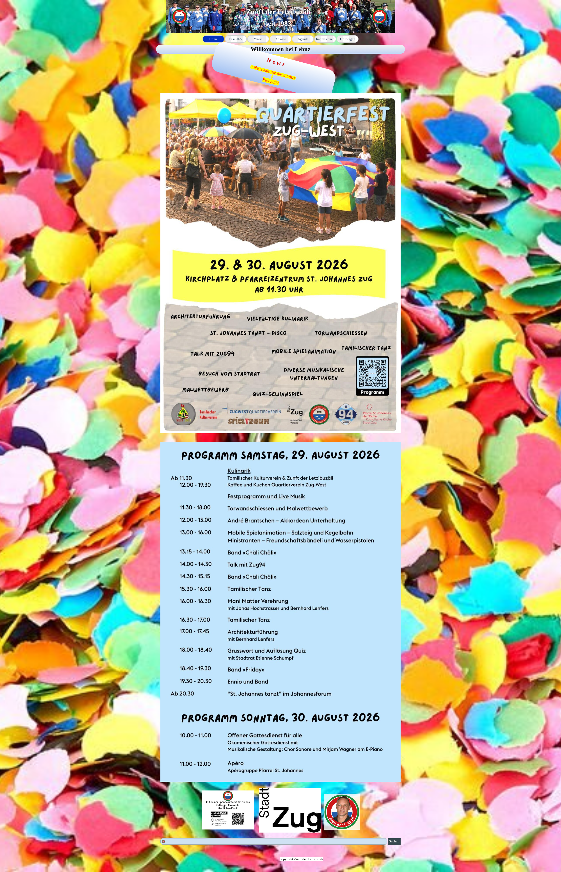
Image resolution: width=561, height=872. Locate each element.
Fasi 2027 (278, 82)
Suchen (394, 841)
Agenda (303, 39)
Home (213, 39)
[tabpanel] (280, 49)
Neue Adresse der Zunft (278, 73)
